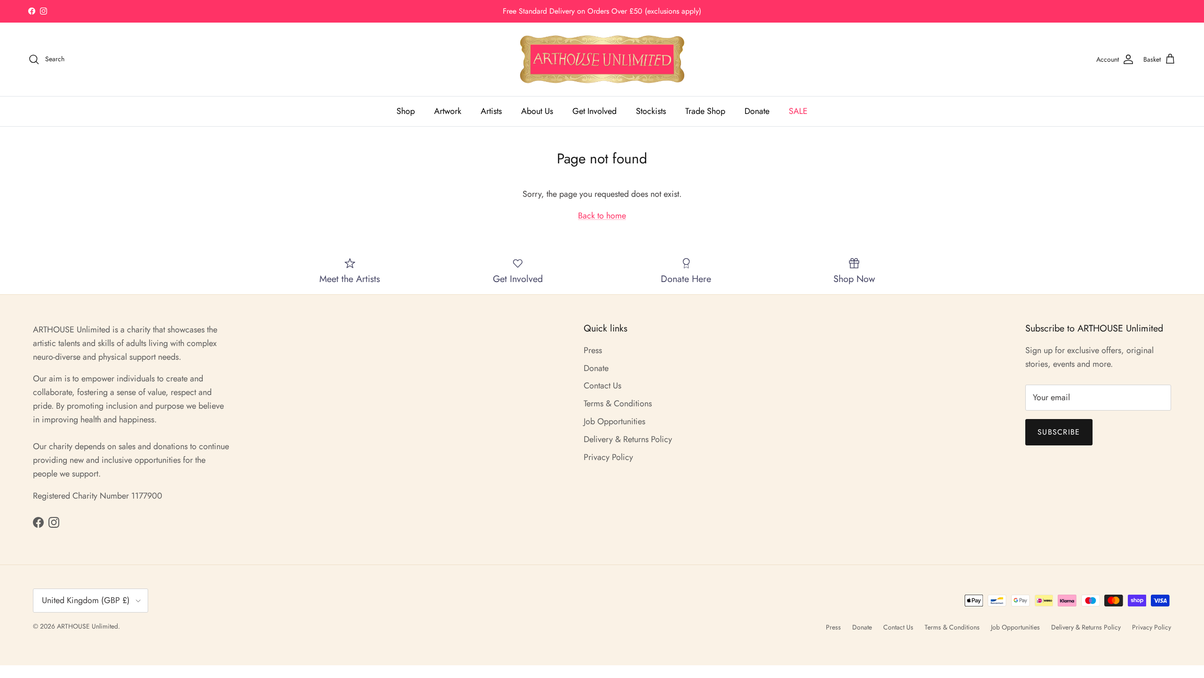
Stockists (651, 111)
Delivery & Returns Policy (628, 439)
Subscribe (1059, 432)
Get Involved (594, 111)
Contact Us (602, 385)
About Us (537, 111)
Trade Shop (705, 111)
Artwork (447, 111)
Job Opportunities (614, 421)
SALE (798, 111)
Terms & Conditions (618, 403)
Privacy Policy (608, 457)
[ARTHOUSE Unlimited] (602, 59)
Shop (405, 111)
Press (593, 350)
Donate (757, 111)
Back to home (602, 216)
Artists (491, 111)
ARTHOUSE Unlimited (87, 626)
